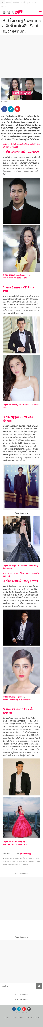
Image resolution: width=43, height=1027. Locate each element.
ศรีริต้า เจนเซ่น (23, 862)
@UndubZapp (25, 853)
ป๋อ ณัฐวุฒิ (6, 862)
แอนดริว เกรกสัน (24, 865)
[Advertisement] (21, 56)
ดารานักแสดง (17, 858)
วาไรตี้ (23, 2)
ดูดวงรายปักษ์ (31, 2)
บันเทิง (8, 2)
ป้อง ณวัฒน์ (14, 862)
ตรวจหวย (4, 7)
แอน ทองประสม (13, 865)
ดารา (2, 2)
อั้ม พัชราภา (32, 862)
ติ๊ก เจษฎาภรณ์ (27, 858)
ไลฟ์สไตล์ (15, 2)
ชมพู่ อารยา (8, 858)
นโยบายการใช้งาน (22, 1013)
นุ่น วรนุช (36, 858)
